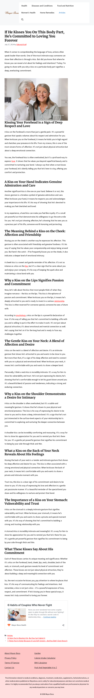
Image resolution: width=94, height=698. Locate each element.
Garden (37, 653)
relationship (59, 301)
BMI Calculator (40, 662)
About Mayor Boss (12, 653)
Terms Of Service (12, 662)
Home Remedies (47, 12)
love (13, 161)
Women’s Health (28, 12)
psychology (21, 315)
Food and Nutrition (65, 5)
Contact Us (9, 667)
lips (26, 266)
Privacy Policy (10, 658)
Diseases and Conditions (42, 5)
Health (24, 5)
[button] (22, 19)
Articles (62, 12)
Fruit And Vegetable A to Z (45, 667)
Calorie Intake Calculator (44, 658)
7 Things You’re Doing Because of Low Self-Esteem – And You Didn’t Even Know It (37, 641)
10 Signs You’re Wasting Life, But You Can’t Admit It (26, 638)
